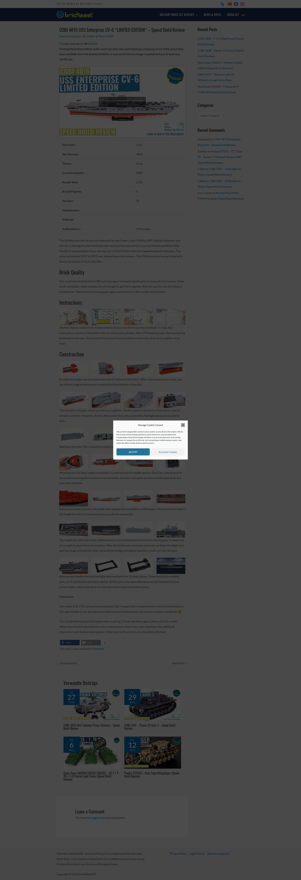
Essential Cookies (168, 452)
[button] (183, 425)
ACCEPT (133, 452)
